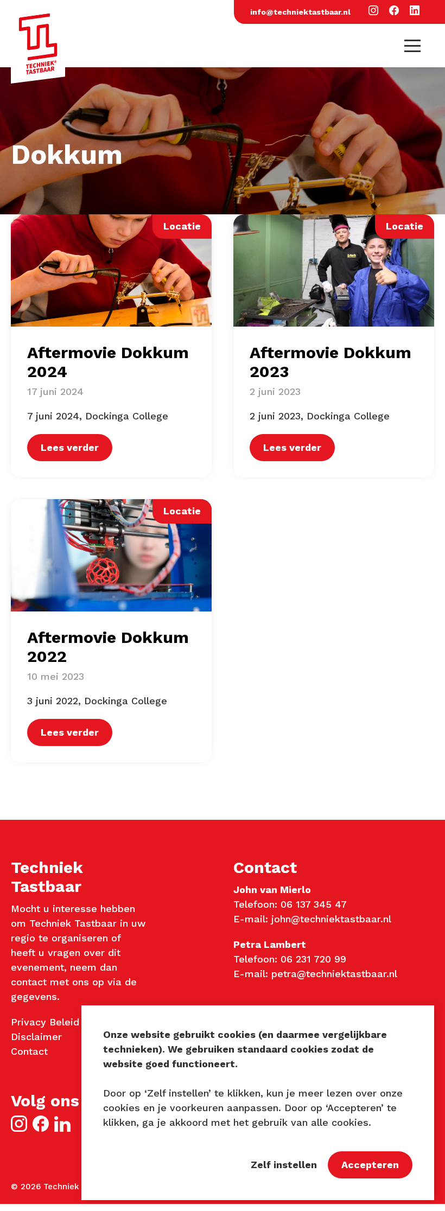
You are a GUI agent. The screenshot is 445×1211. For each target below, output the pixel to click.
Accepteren (370, 1164)
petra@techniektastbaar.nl (334, 973)
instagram (19, 1124)
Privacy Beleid (45, 1022)
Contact (29, 1051)
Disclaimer (36, 1036)
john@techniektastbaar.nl (331, 919)
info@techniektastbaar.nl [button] (300, 12)
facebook (41, 1124)
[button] (373, 11)
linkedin (62, 1124)
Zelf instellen (284, 1164)
